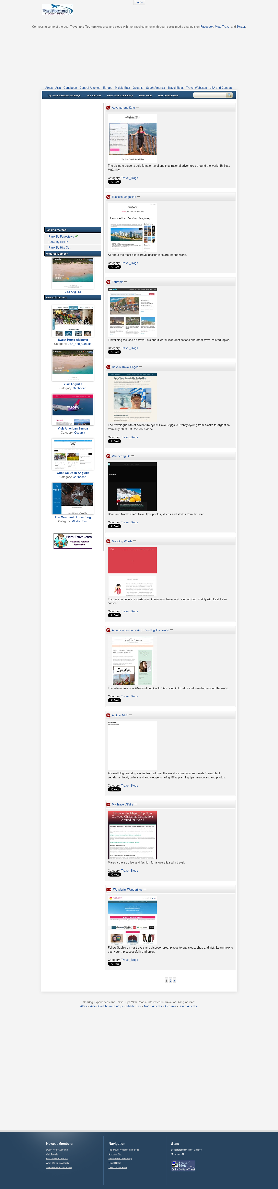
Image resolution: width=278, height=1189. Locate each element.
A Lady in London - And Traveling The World (140, 630)
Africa (49, 87)
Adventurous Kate (123, 107)
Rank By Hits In (58, 242)
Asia (58, 87)
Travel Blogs (176, 87)
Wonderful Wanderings (127, 889)
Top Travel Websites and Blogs (63, 95)
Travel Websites (196, 87)
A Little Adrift (120, 715)
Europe (107, 87)
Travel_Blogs (129, 178)
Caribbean (70, 87)
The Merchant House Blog (59, 1167)
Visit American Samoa (57, 1158)
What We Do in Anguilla (57, 1162)
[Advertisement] (139, 56)
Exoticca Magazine (124, 197)
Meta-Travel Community (120, 95)
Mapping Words (122, 541)
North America (153, 1006)
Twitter (241, 26)
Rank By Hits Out (59, 247)
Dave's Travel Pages (125, 367)
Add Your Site (93, 95)
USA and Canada (220, 87)
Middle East (122, 87)
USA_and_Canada (80, 344)
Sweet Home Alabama (57, 1149)
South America (155, 87)
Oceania (138, 87)
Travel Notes (145, 95)
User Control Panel (168, 95)
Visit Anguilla (73, 292)
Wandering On (121, 456)
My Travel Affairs (122, 804)
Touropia (117, 282)
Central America (90, 87)
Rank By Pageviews (61, 236)
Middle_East (80, 521)
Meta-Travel (222, 26)
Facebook (206, 26)
